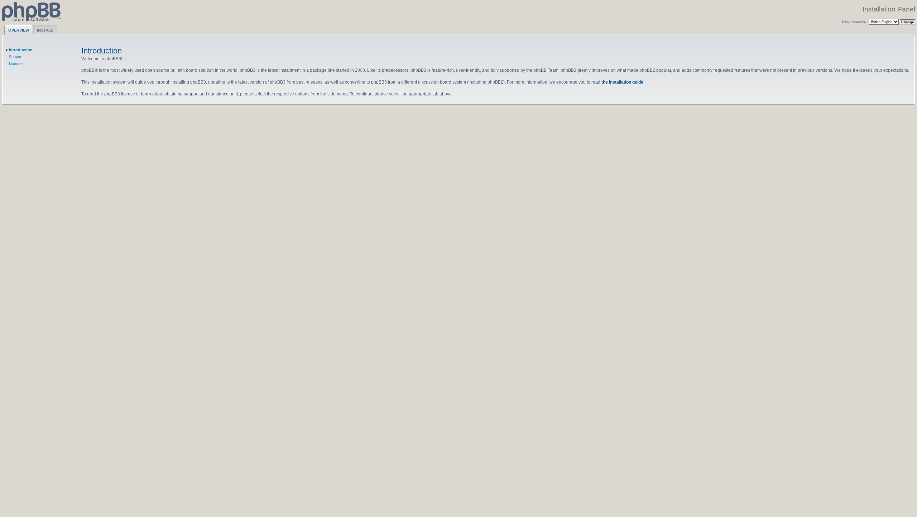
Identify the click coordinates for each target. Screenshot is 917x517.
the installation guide (622, 82)
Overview (18, 30)
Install (45, 30)
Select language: (853, 21)
